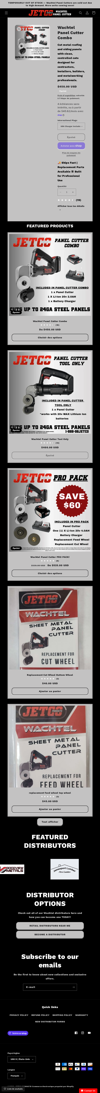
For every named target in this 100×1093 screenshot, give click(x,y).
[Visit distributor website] (28, 869)
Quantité (62, 186)
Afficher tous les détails (71, 206)
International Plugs (67, 120)
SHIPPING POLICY (62, 1015)
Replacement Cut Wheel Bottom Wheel (50, 675)
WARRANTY (81, 1015)
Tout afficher (50, 822)
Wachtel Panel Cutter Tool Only (50, 439)
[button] (6, 13)
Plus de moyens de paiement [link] (71, 154)
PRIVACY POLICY (19, 1015)
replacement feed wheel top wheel (50, 793)
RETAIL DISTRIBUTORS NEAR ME (50, 925)
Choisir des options (50, 337)
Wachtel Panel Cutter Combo (50, 321)
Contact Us (89, 1091)
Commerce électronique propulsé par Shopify (53, 1086)
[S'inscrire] (73, 987)
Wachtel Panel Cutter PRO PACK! (49, 557)
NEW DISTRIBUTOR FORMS (50, 1021)
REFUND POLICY (40, 1015)
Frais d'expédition (67, 95)
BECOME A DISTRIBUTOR (50, 934)
